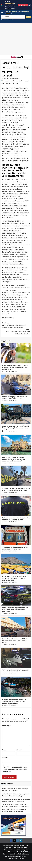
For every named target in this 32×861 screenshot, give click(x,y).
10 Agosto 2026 (13, 674)
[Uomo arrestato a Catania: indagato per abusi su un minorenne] (16, 658)
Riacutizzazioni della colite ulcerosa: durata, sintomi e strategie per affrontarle (16, 800)
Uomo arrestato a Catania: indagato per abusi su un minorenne (15, 671)
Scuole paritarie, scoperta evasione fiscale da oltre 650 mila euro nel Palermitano (16, 489)
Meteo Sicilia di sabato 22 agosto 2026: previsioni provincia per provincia (14, 810)
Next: (18, 331)
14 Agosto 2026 (13, 463)
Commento (6, 726)
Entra (28, 16)
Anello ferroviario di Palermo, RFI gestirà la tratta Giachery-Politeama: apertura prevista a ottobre (15, 428)
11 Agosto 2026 (13, 644)
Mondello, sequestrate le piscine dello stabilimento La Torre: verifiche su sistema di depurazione (14, 701)
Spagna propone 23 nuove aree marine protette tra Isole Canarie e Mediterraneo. (15, 805)
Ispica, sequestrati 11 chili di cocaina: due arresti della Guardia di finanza (15, 519)
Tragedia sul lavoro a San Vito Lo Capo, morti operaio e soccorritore (15, 548)
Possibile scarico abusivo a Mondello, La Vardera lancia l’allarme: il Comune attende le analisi (15, 578)
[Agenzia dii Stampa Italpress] (13, 825)
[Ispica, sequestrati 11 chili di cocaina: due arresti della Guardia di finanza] (16, 506)
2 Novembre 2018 (15, 78)
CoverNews (11, 858)
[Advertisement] (16, 39)
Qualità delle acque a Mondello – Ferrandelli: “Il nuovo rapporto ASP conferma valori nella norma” (13, 459)
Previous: (13, 325)
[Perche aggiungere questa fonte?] (29, 5)
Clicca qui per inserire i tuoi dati (7, 19)
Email (19, 750)
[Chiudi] (4, 5)
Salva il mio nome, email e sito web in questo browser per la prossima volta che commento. (15, 769)
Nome (4, 750)
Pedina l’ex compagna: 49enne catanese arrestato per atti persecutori (15, 397)
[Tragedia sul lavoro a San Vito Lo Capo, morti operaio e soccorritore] (16, 535)
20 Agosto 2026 (13, 371)
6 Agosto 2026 (13, 705)
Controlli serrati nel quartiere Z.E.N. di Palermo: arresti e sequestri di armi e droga (14, 640)
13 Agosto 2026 (13, 551)
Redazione (6, 78)
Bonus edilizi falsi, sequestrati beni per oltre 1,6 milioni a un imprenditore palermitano (15, 609)
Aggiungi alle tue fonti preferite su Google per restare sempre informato (10, 5)
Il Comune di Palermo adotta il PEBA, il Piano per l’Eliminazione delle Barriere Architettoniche (15, 367)
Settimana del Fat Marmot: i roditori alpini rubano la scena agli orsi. (15, 789)
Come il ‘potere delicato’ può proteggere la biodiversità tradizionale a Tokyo (15, 795)
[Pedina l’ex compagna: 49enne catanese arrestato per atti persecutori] (16, 385)
